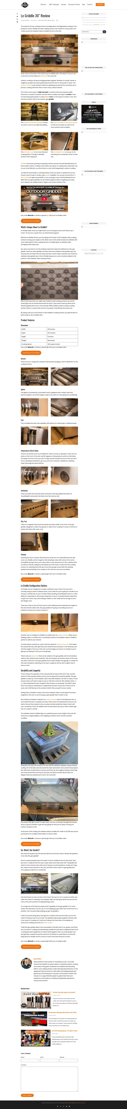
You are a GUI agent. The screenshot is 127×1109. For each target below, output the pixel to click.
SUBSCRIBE (100, 4)
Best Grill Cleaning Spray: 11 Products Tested (64, 1031)
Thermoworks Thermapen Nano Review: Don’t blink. (63, 1012)
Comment (23, 1065)
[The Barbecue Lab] (25, 4)
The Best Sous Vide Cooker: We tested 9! (64, 992)
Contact (89, 4)
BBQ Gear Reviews (42, 20)
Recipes (63, 4)
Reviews (43, 4)
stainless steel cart (62, 644)
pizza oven (30, 152)
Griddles (49, 20)
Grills (53, 20)
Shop (83, 4)
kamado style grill (36, 122)
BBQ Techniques (54, 4)
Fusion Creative (81, 1103)
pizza (47, 97)
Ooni (25, 152)
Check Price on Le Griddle (31, 221)
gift (48, 215)
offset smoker (72, 122)
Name (23, 1057)
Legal (69, 1103)
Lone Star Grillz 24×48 (61, 122)
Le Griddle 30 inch (59, 152)
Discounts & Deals (74, 4)
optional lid (35, 656)
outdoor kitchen (26, 85)
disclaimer (43, 76)
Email (42, 1057)
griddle (47, 175)
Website (62, 1057)
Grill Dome (27, 122)
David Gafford (25, 20)
